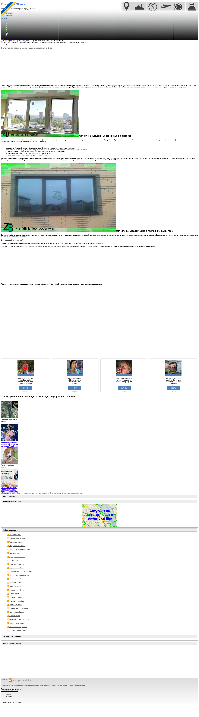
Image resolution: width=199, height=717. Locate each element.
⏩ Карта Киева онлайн (16, 538)
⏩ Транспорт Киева (14, 542)
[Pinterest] (6, 35)
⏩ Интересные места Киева (18, 575)
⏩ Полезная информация (17, 627)
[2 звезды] (13, 42)
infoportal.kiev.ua (8, 703)
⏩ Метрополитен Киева (16, 546)
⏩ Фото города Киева (15, 564)
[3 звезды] (21, 42)
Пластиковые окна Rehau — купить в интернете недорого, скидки (24, 493)
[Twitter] (6, 28)
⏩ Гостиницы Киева (14, 605)
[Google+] (6, 24)
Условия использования (9, 691)
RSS (2, 39)
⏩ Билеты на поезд (14, 597)
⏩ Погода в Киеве (14, 582)
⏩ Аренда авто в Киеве (16, 557)
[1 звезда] (5, 42)
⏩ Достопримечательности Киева (20, 571)
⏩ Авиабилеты (13, 594)
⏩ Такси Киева (13, 553)
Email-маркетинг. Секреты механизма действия (65, 493)
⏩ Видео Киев (12, 560)
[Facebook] (6, 26)
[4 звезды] (29, 42)
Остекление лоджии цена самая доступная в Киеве (27, 48)
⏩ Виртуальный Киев (15, 568)
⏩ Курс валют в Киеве (15, 590)
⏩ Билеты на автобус (15, 601)
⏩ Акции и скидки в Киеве (17, 630)
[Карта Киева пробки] (99, 526)
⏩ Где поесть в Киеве (15, 612)
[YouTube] (6, 30)
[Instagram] (7, 33)
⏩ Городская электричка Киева (19, 549)
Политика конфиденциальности (12, 689)
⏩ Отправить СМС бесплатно (18, 619)
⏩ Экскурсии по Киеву (15, 579)
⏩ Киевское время (14, 586)
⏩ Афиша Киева (13, 616)
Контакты (9, 694)
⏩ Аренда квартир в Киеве (17, 608)
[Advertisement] (70, 67)
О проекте (9, 696)
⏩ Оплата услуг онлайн (16, 623)
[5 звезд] (36, 42)
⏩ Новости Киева (14, 535)
